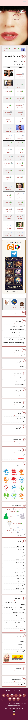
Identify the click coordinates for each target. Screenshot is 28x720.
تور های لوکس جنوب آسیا (18, 612)
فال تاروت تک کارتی (20, 559)
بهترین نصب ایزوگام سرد (19, 627)
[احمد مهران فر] (23, 50)
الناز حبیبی (20, 114)
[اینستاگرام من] (12, 695)
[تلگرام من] (20, 695)
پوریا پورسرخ (8, 218)
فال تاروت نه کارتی (20, 575)
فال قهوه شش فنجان (19, 384)
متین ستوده (8, 114)
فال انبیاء (22, 366)
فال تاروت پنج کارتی (20, 569)
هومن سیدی (20, 94)
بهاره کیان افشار (20, 108)
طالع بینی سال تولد (20, 535)
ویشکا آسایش (20, 76)
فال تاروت (22, 591)
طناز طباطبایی (8, 138)
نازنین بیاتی (8, 205)
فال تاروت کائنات (20, 556)
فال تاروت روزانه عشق (19, 585)
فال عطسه (22, 673)
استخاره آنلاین (21, 355)
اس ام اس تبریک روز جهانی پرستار (17, 326)
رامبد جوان (8, 179)
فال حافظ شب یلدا (20, 648)
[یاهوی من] (24, 695)
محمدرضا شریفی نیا (20, 198)
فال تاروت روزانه (20, 546)
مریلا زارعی (8, 228)
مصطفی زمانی (20, 87)
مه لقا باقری (20, 189)
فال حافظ (22, 641)
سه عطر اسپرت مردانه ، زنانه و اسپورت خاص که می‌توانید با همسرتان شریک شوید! (14, 608)
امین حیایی (8, 108)
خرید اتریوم (21, 619)
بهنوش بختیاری (20, 101)
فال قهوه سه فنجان (20, 381)
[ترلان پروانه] (16, 49)
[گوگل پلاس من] (18, 699)
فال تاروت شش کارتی (19, 572)
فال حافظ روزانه (21, 644)
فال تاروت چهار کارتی (19, 565)
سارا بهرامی (8, 131)
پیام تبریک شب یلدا (20, 651)
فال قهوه (22, 377)
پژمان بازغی (20, 152)
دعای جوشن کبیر (20, 418)
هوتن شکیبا (20, 179)
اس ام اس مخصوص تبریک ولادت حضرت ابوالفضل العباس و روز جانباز (14, 343)
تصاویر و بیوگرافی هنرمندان (12, 56)
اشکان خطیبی (20, 205)
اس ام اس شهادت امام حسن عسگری (16, 339)
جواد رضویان (8, 87)
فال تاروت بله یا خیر (20, 588)
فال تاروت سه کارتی (20, 562)
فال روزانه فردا (21, 684)
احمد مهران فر (20, 131)
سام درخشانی (8, 145)
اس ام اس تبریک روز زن (19, 336)
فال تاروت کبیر (21, 549)
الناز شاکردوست (8, 166)
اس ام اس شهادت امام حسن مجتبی (17, 329)
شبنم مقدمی (20, 228)
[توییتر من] (3, 695)
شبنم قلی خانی (9, 173)
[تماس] (7, 695)
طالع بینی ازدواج (14, 306)
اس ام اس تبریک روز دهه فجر (18, 332)
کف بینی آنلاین (6, 306)
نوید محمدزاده (8, 94)
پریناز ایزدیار (20, 235)
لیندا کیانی (8, 121)
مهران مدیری (20, 173)
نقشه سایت (7, 709)
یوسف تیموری (8, 76)
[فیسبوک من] (16, 695)
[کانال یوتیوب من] (14, 699)
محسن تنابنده (20, 159)
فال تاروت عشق (20, 582)
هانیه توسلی (20, 211)
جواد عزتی (20, 121)
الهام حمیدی (20, 166)
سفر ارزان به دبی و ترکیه (19, 615)
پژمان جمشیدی (8, 211)
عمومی (16, 313)
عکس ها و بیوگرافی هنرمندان (17, 13)
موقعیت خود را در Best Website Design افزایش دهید (15, 623)
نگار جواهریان (8, 189)
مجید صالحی (20, 145)
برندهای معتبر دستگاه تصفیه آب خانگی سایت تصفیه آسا (15, 603)
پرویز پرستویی (9, 235)
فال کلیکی (22, 432)
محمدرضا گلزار (20, 138)
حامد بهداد (20, 218)
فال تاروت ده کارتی (20, 578)
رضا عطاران (8, 101)
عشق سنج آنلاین (20, 444)
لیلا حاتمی (8, 198)
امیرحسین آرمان (8, 159)
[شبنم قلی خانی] (6, 49)
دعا (23, 421)
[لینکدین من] (10, 699)
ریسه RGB (21, 455)
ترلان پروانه (8, 152)
